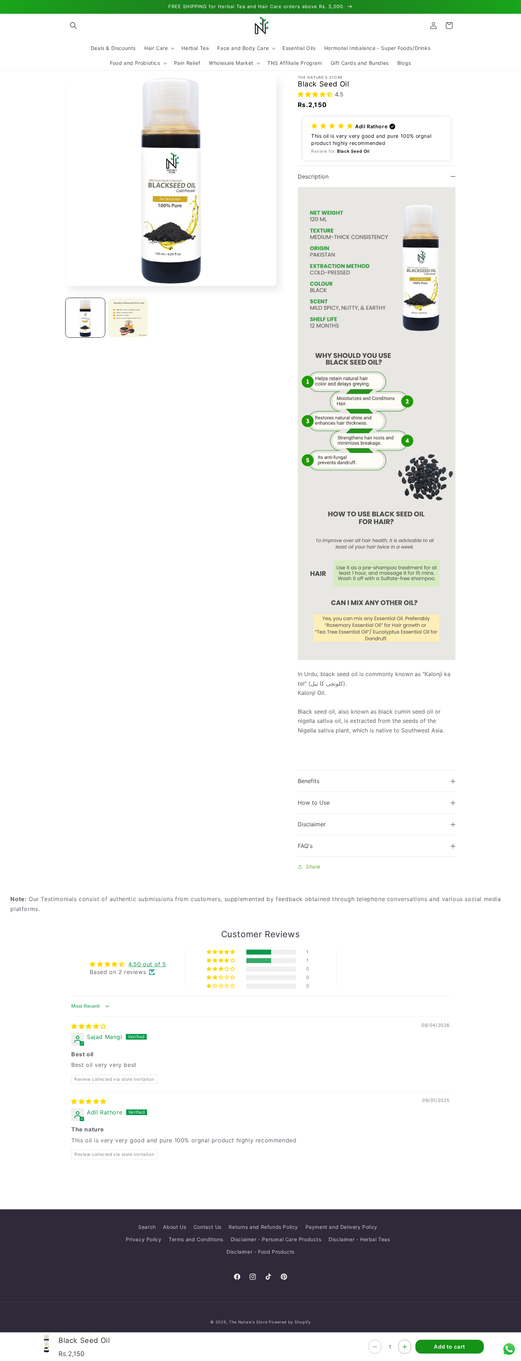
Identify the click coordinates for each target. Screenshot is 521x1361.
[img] (88, 1026)
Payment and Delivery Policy (341, 1227)
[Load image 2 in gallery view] (128, 317)
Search (147, 1227)
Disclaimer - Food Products (260, 1252)
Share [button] (313, 867)
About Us (174, 1227)
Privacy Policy (143, 1239)
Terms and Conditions (196, 1239)
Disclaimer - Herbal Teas (359, 1239)
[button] (73, 25)
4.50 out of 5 (147, 964)
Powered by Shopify (290, 1322)
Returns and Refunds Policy (263, 1227)
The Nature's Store (248, 1322)
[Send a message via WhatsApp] (509, 1349)
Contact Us (208, 1227)
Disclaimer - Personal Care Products (276, 1239)
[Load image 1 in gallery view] (85, 317)
